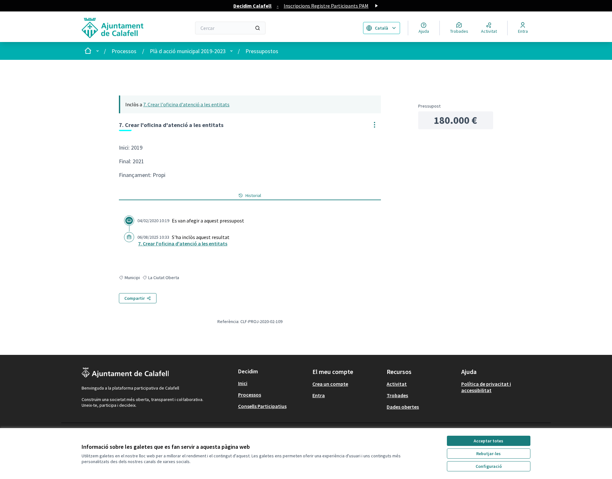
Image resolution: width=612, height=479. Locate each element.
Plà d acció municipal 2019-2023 (188, 51)
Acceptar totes (488, 441)
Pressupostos (261, 51)
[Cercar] (257, 28)
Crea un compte (330, 384)
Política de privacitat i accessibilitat (486, 387)
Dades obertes (403, 407)
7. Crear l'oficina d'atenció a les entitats (186, 104)
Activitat (397, 384)
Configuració (489, 466)
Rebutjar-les (488, 453)
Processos (124, 51)
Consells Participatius (262, 406)
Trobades (397, 395)
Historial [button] (253, 195)
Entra (318, 395)
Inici (242, 383)
